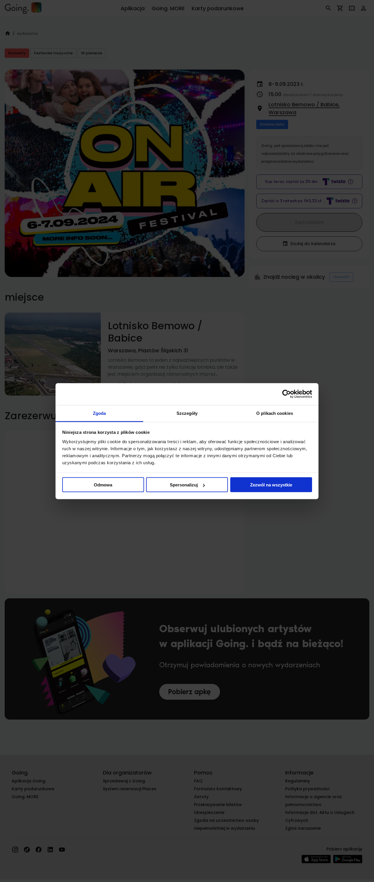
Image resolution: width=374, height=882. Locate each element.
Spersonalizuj (184, 484)
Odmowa (103, 484)
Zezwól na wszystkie (271, 484)
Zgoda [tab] (99, 412)
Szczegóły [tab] (187, 412)
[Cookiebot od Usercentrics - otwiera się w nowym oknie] (286, 394)
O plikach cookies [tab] (274, 412)
